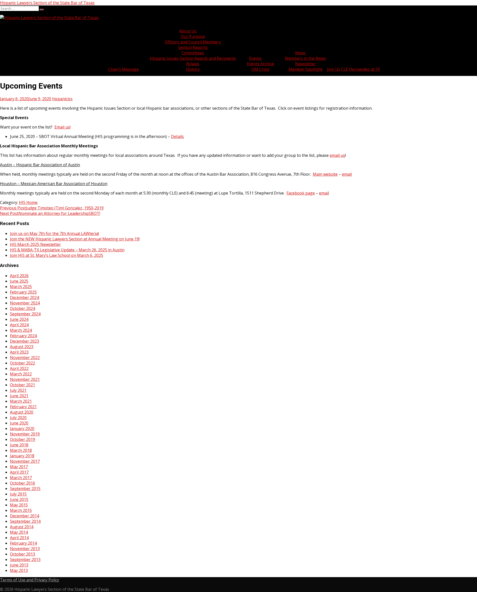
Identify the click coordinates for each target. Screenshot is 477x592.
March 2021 (21, 401)
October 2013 (22, 554)
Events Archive (260, 63)
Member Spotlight (305, 69)
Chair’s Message (123, 69)
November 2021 (25, 379)
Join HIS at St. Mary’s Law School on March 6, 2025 (56, 255)
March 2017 (21, 477)
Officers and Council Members (193, 42)
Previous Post (52, 208)
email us (337, 155)
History (193, 69)
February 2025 (23, 292)
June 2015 (19, 499)
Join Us (333, 69)
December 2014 (24, 516)
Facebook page (300, 193)
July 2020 (18, 417)
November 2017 (25, 461)
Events (255, 58)
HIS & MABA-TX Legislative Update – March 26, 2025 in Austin (67, 250)
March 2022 (21, 374)
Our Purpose (193, 36)
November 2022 (25, 357)
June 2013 (19, 565)
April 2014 (19, 537)
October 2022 (22, 363)
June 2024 (19, 319)
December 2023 (24, 341)
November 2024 (25, 303)
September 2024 (25, 314)
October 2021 (22, 385)
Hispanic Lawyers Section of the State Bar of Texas (47, 2)
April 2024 (19, 325)
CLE (344, 69)
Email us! (62, 127)
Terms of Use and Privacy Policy (29, 580)
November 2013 (25, 548)
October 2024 (22, 308)
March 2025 (21, 286)
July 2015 (18, 494)
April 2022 (19, 368)
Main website (325, 174)
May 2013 (19, 570)
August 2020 (21, 412)
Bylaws (192, 63)
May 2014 (19, 532)
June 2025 (19, 281)
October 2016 (22, 483)
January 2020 (22, 428)
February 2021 (23, 406)
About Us (188, 31)
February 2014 (23, 543)
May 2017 (19, 466)
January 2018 (22, 456)
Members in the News (305, 58)
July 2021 (18, 390)
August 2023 (21, 346)
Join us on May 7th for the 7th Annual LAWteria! (54, 233)
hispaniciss (62, 98)
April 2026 (19, 275)
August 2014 (21, 526)
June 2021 (19, 395)
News (300, 53)
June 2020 (19, 423)
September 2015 (25, 488)
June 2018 (19, 445)
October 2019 (22, 439)
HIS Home (28, 202)
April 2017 (19, 472)
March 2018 (21, 450)
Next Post (50, 213)
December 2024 (24, 297)
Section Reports (193, 47)
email (347, 174)
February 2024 (23, 335)
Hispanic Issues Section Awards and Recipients (193, 58)
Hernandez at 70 (364, 69)
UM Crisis (260, 69)
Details (177, 136)
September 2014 (25, 521)
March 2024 (21, 330)
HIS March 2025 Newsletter (35, 244)
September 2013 (25, 559)
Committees (193, 53)
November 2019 (25, 434)
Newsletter (305, 63)
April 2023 (19, 352)
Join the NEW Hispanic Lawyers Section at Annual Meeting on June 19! (75, 239)
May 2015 (19, 505)
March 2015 (21, 510)
